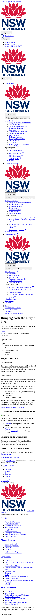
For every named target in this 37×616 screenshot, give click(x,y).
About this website (8, 540)
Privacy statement (10, 551)
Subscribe (8, 424)
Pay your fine (9, 529)
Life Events (12, 142)
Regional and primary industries (19, 144)
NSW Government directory (13, 553)
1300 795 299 (9, 466)
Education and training (16, 128)
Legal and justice (14, 140)
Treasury (7, 584)
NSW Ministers (9, 593)
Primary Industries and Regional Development (19, 580)
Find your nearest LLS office (10, 457)
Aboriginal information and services (20, 123)
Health (7, 575)
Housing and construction (17, 139)
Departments (6, 557)
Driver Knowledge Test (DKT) (14, 525)
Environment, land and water (18, 131)
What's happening (11, 272)
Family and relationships (16, 133)
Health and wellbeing (15, 137)
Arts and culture (14, 275)
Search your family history (13, 532)
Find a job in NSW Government (15, 598)
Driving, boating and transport (18, 126)
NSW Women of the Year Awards (15, 534)
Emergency (12, 130)
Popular (4, 518)
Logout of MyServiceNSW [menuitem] (13, 46)
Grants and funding (15, 135)
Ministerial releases (11, 531)
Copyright (8, 547)
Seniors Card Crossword (12, 522)
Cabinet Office (9, 560)
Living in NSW (11, 121)
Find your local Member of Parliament (17, 595)
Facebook (8, 429)
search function (10, 461)
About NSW (13, 273)
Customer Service (10, 571)
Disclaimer (8, 549)
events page (14, 431)
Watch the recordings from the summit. (13, 407)
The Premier (8, 591)
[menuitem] (10, 42)
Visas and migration (15, 146)
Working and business (13, 201)
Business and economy (16, 204)
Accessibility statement (12, 546)
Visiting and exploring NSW (17, 279)
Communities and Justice (12, 566)
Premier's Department (11, 578)
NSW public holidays (15, 281)
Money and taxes (14, 211)
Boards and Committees (12, 597)
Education (8, 573)
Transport (8, 582)
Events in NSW (13, 277)
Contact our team (6, 454)
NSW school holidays (15, 282)
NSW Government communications (16, 602)
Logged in (6, 39)
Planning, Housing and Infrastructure (16, 576)
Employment (13, 208)
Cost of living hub (10, 536)
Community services (15, 124)
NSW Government (8, 588)
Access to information (11, 544)
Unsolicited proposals (11, 604)
